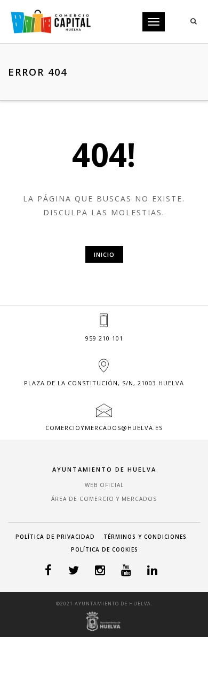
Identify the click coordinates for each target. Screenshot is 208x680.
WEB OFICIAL (104, 485)
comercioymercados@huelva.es (104, 428)
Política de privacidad (55, 536)
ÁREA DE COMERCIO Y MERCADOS (104, 499)
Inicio (104, 254)
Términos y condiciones (145, 536)
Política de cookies (104, 549)
